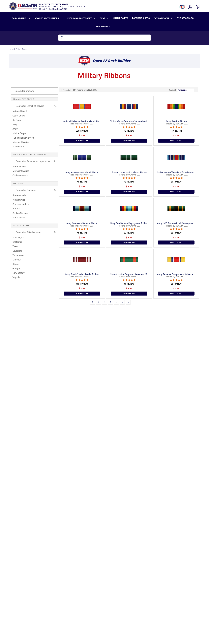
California (17, 242)
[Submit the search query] (55, 106)
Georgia (16, 268)
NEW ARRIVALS (103, 26)
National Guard (20, 111)
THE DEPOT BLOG (185, 18)
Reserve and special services (30, 154)
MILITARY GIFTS (120, 18)
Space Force (19, 146)
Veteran (16, 208)
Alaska (16, 264)
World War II (19, 217)
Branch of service (23, 99)
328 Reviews (82, 131)
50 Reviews (176, 182)
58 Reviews (176, 284)
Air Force (17, 120)
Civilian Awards (20, 175)
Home (11, 49)
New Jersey (19, 273)
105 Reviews (82, 284)
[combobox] (104, 37)
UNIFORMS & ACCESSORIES (79, 18)
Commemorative (21, 204)
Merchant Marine (21, 142)
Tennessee (18, 255)
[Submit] (61, 38)
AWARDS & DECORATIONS (47, 18)
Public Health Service (23, 137)
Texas (15, 246)
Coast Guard (19, 115)
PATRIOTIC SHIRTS (141, 18)
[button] (198, 7)
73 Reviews (82, 182)
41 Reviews (129, 284)
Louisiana (17, 250)
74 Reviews (82, 233)
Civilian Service (20, 213)
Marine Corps (19, 133)
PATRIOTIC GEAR (161, 18)
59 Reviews (176, 233)
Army (15, 129)
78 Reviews (129, 131)
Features (18, 183)
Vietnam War (19, 199)
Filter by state (21, 225)
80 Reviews (129, 233)
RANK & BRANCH (19, 18)
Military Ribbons (21, 49)
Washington (18, 237)
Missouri (17, 259)
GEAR (102, 18)
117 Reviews (176, 131)
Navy (15, 124)
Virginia (16, 277)
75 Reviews (129, 182)
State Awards (19, 166)
